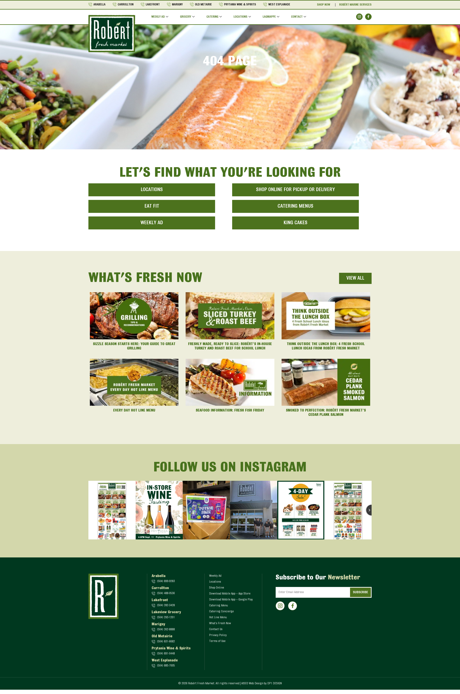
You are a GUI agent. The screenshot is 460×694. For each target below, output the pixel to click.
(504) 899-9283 (166, 581)
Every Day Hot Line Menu (134, 411)
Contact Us (215, 629)
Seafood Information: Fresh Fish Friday (230, 411)
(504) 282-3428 (166, 605)
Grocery (185, 17)
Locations (240, 17)
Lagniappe (269, 17)
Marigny (177, 4)
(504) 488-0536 (166, 593)
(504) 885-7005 (166, 665)
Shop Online (216, 587)
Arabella (99, 4)
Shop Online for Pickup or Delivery (295, 190)
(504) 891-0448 (166, 653)
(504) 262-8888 (166, 629)
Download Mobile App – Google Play (231, 599)
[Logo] (111, 33)
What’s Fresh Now (220, 623)
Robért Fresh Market (201, 683)
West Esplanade (279, 4)
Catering (212, 17)
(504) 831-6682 (166, 641)
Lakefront (153, 4)
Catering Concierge (221, 611)
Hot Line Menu (218, 617)
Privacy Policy (218, 635)
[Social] (359, 16)
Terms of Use (217, 641)
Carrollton (126, 4)
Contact (297, 17)
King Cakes (295, 223)
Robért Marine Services (355, 4)
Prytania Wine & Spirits (240, 4)
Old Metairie (203, 4)
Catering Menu (218, 605)
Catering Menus (295, 206)
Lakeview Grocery (166, 612)
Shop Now (323, 4)
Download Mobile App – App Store (229, 593)
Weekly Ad (158, 17)
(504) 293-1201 (166, 617)
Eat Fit (151, 206)
